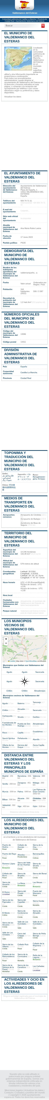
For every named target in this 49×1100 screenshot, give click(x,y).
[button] (6, 639)
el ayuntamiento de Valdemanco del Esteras (22, 177)
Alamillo (36, 739)
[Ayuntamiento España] (24, 5)
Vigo (19, 806)
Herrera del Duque (22, 746)
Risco (4, 733)
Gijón (35, 806)
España (24, 367)
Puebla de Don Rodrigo (24, 725)
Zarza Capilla (38, 745)
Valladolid (6, 805)
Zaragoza (22, 783)
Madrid (5, 776)
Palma (20, 792)
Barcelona (22, 776)
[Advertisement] (24, 135)
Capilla (20, 733)
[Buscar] (43, 26)
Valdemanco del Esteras (24, 13)
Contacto (8, 1092)
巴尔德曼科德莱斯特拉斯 (9, 487)
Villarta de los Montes (8, 746)
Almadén (21, 709)
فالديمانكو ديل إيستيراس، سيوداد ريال (7, 478)
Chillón (9, 691)
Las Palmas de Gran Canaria (39, 791)
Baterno (21, 703)
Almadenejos (39, 691)
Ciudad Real (26, 378)
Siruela (21, 717)
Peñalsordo (22, 738)
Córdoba (37, 798)
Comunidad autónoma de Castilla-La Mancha (19, 19)
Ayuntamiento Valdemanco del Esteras (30, 21)
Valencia (36, 776)
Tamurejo (37, 702)
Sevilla (5, 784)
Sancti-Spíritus (8, 738)
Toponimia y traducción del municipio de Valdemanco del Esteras (19, 461)
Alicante (21, 798)
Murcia (5, 792)
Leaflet (12, 661)
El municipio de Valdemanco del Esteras (19, 37)
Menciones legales (14, 1090)
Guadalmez (38, 732)
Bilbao (5, 800)
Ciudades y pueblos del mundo (30, 1092)
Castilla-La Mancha (29, 372)
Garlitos (36, 717)
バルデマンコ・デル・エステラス (24, 476)
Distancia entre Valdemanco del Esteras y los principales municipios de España (23, 763)
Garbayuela (7, 716)
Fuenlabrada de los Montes (9, 724)
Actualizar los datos (12, 97)
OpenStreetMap (31, 661)
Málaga (36, 783)
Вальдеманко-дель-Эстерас (39, 478)
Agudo (9, 672)
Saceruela (39, 672)
